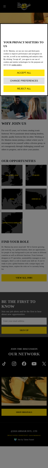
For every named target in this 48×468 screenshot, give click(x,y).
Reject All (24, 88)
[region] (24, 59)
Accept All (24, 73)
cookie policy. (16, 65)
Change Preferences (24, 80)
